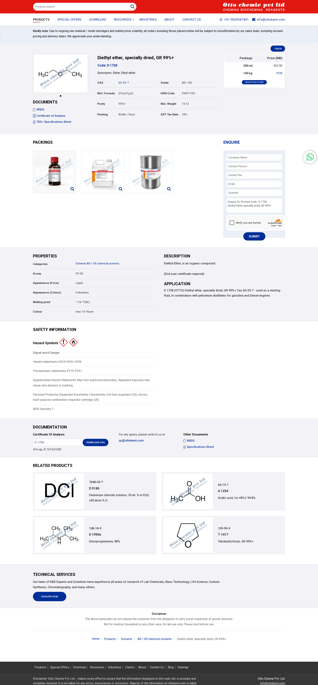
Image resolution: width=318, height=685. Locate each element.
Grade (165, 82)
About (169, 19)
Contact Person (237, 166)
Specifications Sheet (200, 447)
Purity (101, 103)
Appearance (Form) (46, 283)
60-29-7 (124, 82)
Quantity (233, 192)
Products (41, 19)
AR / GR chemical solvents (103, 263)
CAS (100, 82)
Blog (171, 667)
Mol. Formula (106, 93)
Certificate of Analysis (51, 115)
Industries (148, 19)
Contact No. (235, 175)
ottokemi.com (177, 683)
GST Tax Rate (169, 114)
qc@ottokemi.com (131, 440)
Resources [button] (122, 19)
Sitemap (183, 667)
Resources (97, 667)
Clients (129, 667)
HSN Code (167, 93)
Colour (37, 311)
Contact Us (191, 19)
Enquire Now (49, 596)
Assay (37, 273)
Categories (40, 264)
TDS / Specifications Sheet (54, 121)
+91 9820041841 (236, 19)
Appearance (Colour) (47, 292)
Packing (102, 114)
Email (231, 184)
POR (279, 73)
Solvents (81, 263)
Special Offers (69, 19)
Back (278, 48)
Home (96, 639)
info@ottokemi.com (271, 19)
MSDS (40, 109)
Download (97, 19)
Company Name (238, 157)
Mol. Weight (168, 103)
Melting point (41, 302)
